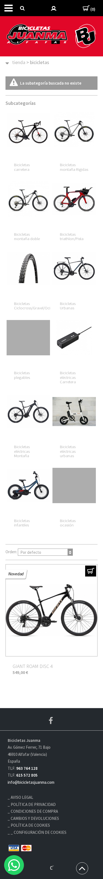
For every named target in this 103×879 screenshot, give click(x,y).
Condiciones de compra (34, 811)
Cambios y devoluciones (35, 818)
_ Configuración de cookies (38, 832)
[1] (90, 571)
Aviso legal (22, 797)
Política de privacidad (33, 804)
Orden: (23, 552)
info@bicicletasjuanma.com (31, 782)
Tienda (18, 62)
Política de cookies (30, 825)
